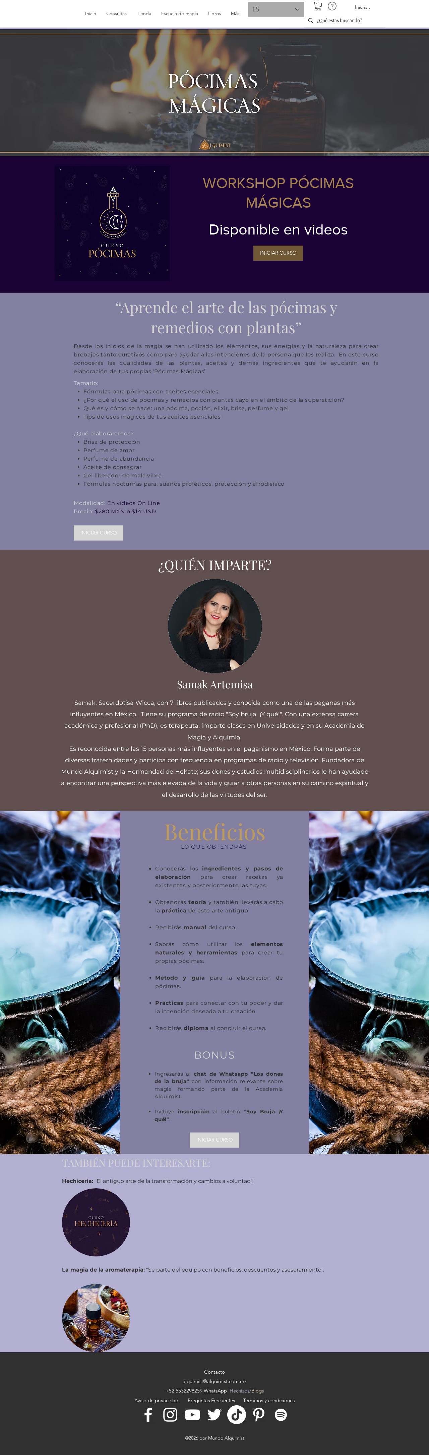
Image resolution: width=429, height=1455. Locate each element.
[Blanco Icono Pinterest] (258, 1414)
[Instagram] (170, 1414)
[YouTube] (192, 1414)
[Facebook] (148, 1414)
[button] (318, 6)
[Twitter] (214, 1414)
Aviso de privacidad (157, 1400)
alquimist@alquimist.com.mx (215, 1381)
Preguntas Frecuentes (211, 1400)
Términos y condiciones (269, 1400)
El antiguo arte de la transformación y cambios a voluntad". (175, 1181)
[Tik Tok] (236, 1414)
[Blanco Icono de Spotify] (280, 1414)
